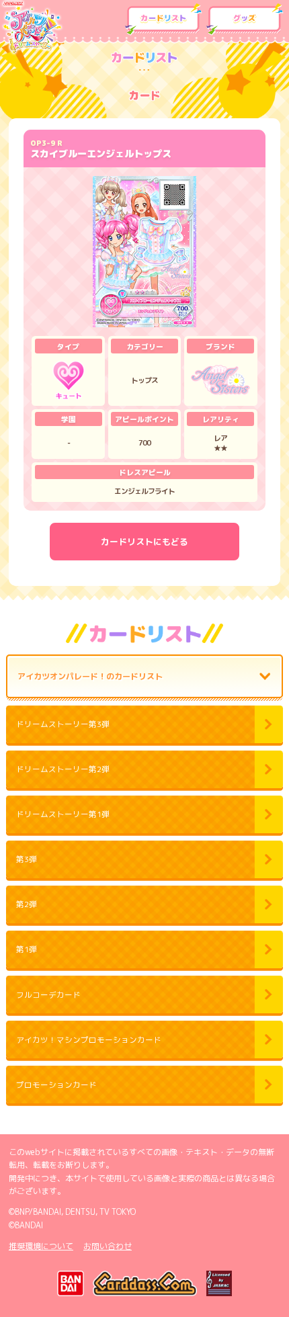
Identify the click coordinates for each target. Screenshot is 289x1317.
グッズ (245, 19)
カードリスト (163, 19)
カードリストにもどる (144, 542)
